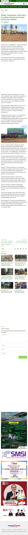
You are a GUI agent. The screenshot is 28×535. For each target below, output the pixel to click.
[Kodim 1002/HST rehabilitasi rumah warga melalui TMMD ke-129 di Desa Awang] (7, 285)
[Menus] (2, 3)
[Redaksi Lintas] (8, 3)
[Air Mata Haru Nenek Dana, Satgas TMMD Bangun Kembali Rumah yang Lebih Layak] (21, 271)
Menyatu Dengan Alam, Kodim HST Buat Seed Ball (21, 241)
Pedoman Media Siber (17, 529)
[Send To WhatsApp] (26, 249)
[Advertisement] (14, 77)
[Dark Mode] (24, 4)
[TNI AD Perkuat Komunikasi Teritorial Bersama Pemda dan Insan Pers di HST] (21, 285)
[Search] (26, 4)
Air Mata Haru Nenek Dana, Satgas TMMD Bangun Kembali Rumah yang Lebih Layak (21, 278)
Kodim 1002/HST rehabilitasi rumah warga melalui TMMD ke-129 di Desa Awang (6, 291)
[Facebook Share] (15, 249)
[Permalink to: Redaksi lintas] (2, 22)
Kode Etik (9, 529)
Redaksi (3, 529)
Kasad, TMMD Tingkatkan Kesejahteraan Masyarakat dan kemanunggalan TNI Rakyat (7, 242)
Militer (2, 13)
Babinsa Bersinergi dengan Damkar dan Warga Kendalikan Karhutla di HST (7, 264)
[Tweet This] (18, 249)
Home (25, 529)
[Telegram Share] (23, 249)
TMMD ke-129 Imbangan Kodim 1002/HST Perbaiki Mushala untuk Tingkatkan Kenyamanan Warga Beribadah (7, 278)
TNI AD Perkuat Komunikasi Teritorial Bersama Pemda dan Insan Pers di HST (19, 291)
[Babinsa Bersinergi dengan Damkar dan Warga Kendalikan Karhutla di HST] (7, 258)
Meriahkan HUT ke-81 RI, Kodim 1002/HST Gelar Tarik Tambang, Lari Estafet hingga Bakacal (20, 264)
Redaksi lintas (6, 21)
